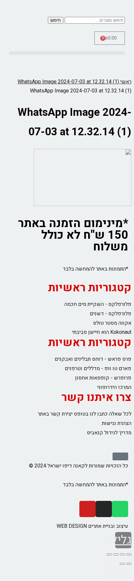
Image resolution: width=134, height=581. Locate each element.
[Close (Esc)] (128, 554)
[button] (67, 53)
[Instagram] (104, 509)
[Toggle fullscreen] (115, 554)
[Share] (122, 554)
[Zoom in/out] (109, 554)
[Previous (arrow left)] (128, 564)
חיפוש (55, 20)
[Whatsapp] (120, 509)
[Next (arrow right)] (122, 564)
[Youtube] (87, 509)
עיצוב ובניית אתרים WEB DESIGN (92, 526)
